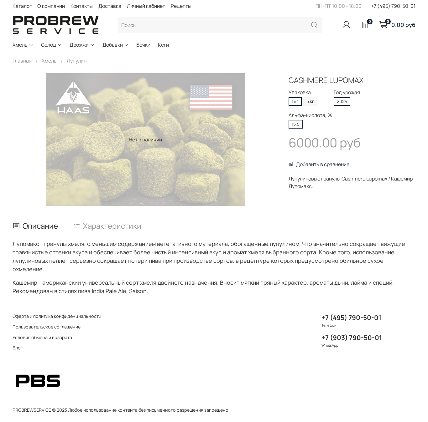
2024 (342, 101)
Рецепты (181, 6)
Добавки (112, 44)
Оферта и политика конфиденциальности (57, 316)
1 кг (295, 101)
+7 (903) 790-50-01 (351, 337)
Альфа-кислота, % (310, 115)
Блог (18, 348)
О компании (51, 6)
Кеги (163, 44)
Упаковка (300, 92)
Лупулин (76, 60)
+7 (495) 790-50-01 (393, 6)
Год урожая (347, 92)
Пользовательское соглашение (47, 327)
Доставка (109, 6)
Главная (22, 60)
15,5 (296, 124)
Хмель (20, 44)
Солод (48, 44)
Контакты (81, 6)
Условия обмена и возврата (42, 337)
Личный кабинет (146, 6)
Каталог (22, 6)
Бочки (143, 44)
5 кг (310, 101)
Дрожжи (79, 44)
